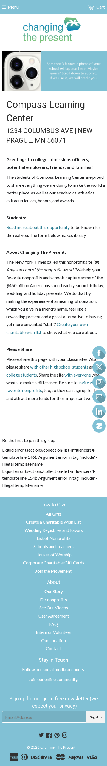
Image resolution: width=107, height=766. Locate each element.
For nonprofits (53, 599)
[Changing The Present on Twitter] (41, 735)
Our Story (53, 591)
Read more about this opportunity (38, 227)
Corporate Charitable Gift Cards (53, 562)
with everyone (77, 374)
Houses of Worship (53, 554)
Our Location (53, 640)
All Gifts (53, 513)
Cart (100, 6)
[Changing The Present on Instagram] (64, 735)
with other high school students (59, 366)
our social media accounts (60, 669)
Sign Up (96, 717)
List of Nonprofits (54, 538)
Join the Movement (53, 570)
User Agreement (53, 615)
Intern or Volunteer (53, 632)
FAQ (53, 624)
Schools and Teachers (53, 546)
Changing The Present (57, 747)
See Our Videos (53, 607)
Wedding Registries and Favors (53, 530)
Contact (53, 648)
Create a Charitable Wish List (53, 521)
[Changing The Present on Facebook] (49, 735)
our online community (57, 679)
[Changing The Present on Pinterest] (57, 735)
